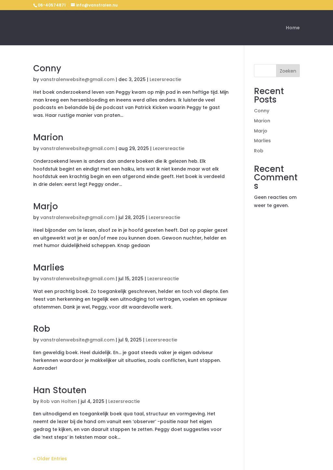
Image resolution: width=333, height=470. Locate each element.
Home (293, 28)
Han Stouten (60, 390)
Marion (48, 137)
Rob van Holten (58, 401)
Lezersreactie (165, 79)
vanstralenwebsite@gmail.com (77, 79)
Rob (41, 329)
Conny (47, 68)
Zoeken (288, 71)
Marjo (45, 206)
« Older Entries (50, 458)
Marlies (48, 267)
